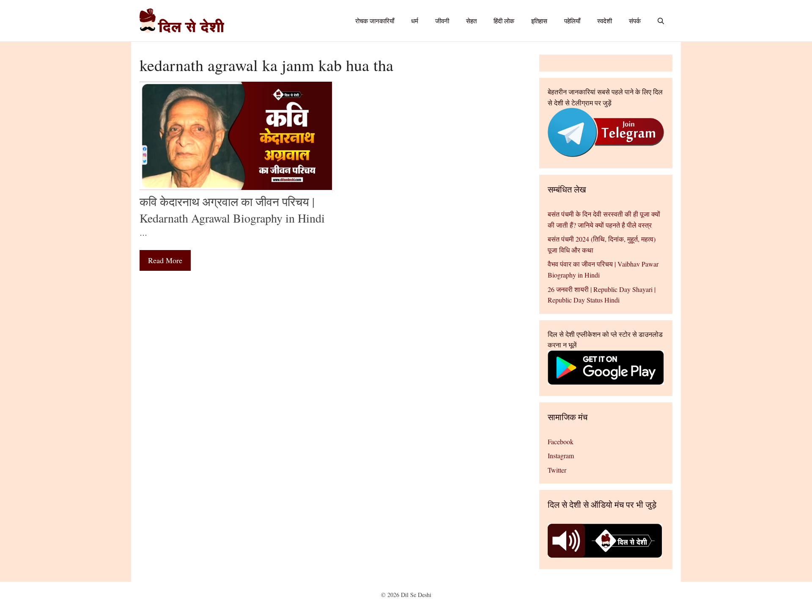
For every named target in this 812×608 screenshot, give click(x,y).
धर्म (414, 21)
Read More (165, 260)
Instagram (561, 455)
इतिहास (539, 21)
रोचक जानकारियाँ (374, 21)
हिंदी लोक (504, 21)
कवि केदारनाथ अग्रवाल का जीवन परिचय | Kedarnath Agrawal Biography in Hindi (232, 209)
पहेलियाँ (572, 21)
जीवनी (442, 21)
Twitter (557, 469)
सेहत (471, 21)
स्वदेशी (604, 21)
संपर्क (635, 21)
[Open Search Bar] (660, 20)
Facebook (560, 441)
